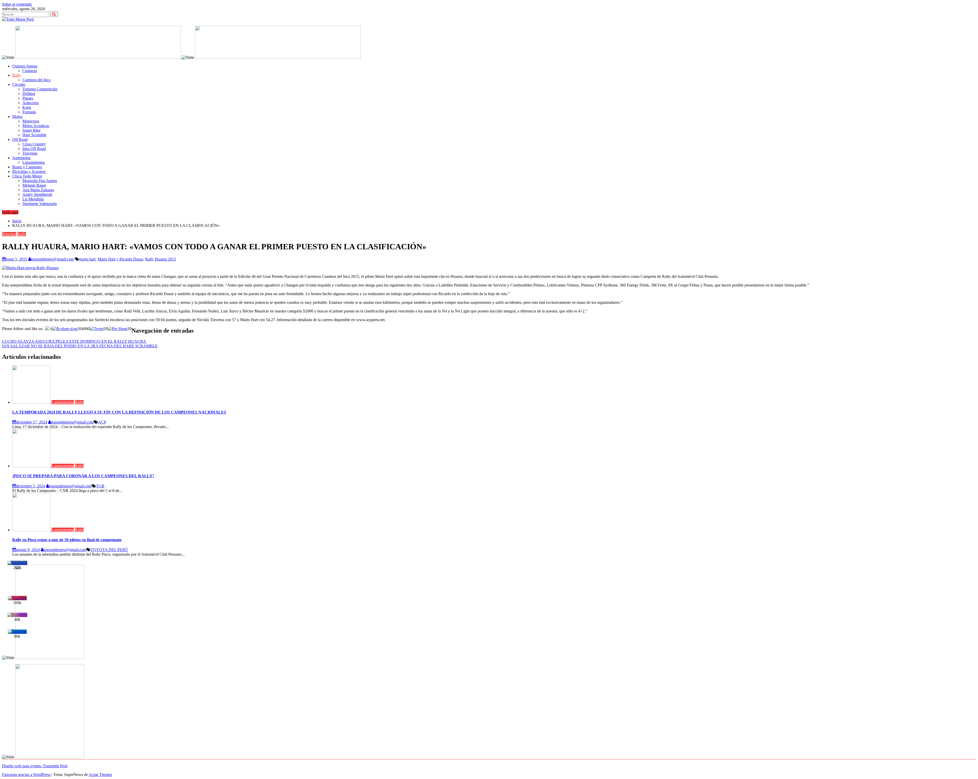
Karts (26, 107)
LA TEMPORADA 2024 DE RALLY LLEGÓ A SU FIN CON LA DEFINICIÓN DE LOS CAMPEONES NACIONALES (119, 412)
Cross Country (34, 144)
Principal (9, 234)
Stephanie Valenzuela (39, 203)
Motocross (30, 121)
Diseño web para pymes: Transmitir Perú (34, 766)
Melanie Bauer (34, 185)
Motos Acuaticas (35, 126)
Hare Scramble (34, 135)
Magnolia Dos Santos (39, 181)
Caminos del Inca (36, 80)
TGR (100, 486)
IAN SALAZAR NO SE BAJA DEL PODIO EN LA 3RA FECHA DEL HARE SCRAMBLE (80, 346)
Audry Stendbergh (37, 194)
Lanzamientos (33, 162)
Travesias (29, 153)
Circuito (18, 84)
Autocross (30, 103)
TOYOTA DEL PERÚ (109, 550)
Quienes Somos (24, 66)
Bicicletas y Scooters (29, 171)
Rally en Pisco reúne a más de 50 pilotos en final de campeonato (66, 540)
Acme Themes (100, 774)
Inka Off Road (34, 148)
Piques (27, 98)
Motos (17, 116)
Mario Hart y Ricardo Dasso (120, 259)
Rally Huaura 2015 (160, 259)
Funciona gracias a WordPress (26, 774)
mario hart (87, 259)
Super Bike (31, 130)
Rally (16, 75)
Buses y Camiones (27, 167)
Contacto (29, 71)
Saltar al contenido (17, 4)
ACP (102, 422)
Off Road (20, 139)
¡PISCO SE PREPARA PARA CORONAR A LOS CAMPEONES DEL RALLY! (83, 476)
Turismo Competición (39, 89)
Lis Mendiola (33, 199)
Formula (29, 112)
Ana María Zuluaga (38, 190)
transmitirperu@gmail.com (52, 259)
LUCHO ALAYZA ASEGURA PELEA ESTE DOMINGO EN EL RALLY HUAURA (74, 341)
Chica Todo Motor (27, 176)
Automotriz (21, 158)
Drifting (28, 93)
